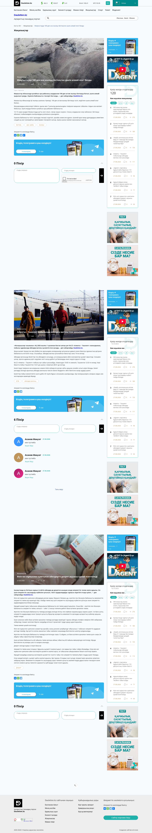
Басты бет (17, 26)
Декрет (18, 668)
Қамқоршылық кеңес (86, 808)
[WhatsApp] (18, 135)
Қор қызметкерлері (85, 812)
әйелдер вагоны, (31, 381)
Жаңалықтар (91, 10)
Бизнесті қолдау (64, 10)
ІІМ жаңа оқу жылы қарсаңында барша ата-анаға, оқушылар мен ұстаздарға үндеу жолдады (122, 110)
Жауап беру (29, 446)
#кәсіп (126, 18)
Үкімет (107, 10)
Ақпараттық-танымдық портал (25, 809)
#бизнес (132, 18)
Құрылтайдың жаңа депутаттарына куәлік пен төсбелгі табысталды (122, 184)
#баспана (120, 18)
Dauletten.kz (20, 15)
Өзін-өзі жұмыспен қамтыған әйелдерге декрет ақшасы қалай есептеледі (123, 198)
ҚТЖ (17, 381)
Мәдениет (116, 10)
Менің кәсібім (35, 10)
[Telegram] (21, 135)
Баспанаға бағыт (21, 10)
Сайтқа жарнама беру (120, 818)
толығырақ (26, 151)
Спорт (100, 10)
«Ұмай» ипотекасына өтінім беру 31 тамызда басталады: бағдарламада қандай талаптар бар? (123, 141)
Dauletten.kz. (78, 96)
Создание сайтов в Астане (128, 830)
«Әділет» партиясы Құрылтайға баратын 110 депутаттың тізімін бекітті (122, 170)
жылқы (41, 125)
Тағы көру (59, 489)
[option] (44, 3)
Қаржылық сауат (49, 10)
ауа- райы (30, 125)
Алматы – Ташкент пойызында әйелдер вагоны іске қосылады (121, 156)
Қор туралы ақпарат (86, 805)
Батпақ (18, 125)
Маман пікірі (78, 10)
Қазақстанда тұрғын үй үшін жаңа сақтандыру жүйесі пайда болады (123, 125)
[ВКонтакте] (15, 135)
